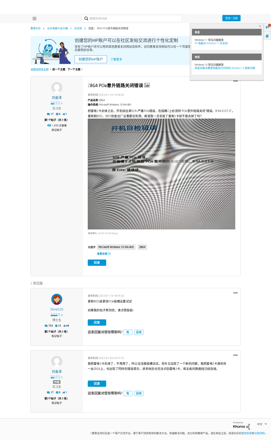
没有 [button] (139, 332)
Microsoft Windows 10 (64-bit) (116, 247)
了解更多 (116, 59)
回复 (97, 263)
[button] (235, 81)
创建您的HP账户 (91, 59)
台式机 (78, 28)
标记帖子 (57, 130)
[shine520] (56, 299)
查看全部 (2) (104, 253)
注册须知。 (260, 433)
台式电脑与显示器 (57, 28)
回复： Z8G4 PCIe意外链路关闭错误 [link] (108, 28)
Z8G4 (142, 247)
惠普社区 (35, 28)
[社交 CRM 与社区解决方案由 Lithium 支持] (241, 425)
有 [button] (127, 332)
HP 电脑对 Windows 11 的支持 (211, 43)
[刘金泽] (56, 87)
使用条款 (247, 433)
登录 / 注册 (231, 18)
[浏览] (33, 18)
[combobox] (132, 18)
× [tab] (260, 26)
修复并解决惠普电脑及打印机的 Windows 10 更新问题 (225, 68)
